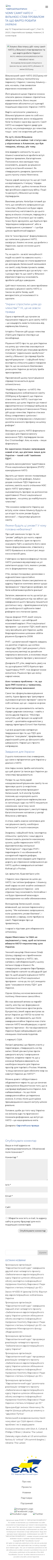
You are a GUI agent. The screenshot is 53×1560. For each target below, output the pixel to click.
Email (9, 1196)
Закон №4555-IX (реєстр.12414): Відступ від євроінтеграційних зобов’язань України (26, 1295)
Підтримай (26, 1503)
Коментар (11, 1157)
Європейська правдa (22, 32)
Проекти (26, 1487)
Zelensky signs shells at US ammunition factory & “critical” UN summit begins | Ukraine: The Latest (26, 1439)
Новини (37, 32)
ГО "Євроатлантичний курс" (22, 29)
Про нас (26, 1481)
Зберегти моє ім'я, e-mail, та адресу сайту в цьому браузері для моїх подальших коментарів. (26, 1221)
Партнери (26, 1498)
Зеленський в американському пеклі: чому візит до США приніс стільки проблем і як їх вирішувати (25, 1421)
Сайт (8, 1207)
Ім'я (8, 1185)
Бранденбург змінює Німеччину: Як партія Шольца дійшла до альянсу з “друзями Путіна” (24, 1410)
